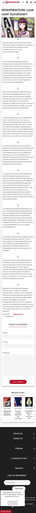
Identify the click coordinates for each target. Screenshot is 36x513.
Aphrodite (20, 148)
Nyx (31, 118)
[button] (15, 511)
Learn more (12, 503)
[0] (35, 2)
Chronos (8, 62)
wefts (31, 187)
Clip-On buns (21, 304)
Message (7, 353)
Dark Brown (11, 227)
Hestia (25, 174)
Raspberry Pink (7, 274)
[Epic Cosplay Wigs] (12, 2)
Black (15, 225)
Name (6, 333)
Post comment (18, 382)
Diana (26, 92)
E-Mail (6, 342)
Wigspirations (18, 314)
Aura (4, 68)
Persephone (14, 122)
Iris (6, 237)
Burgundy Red (14, 278)
